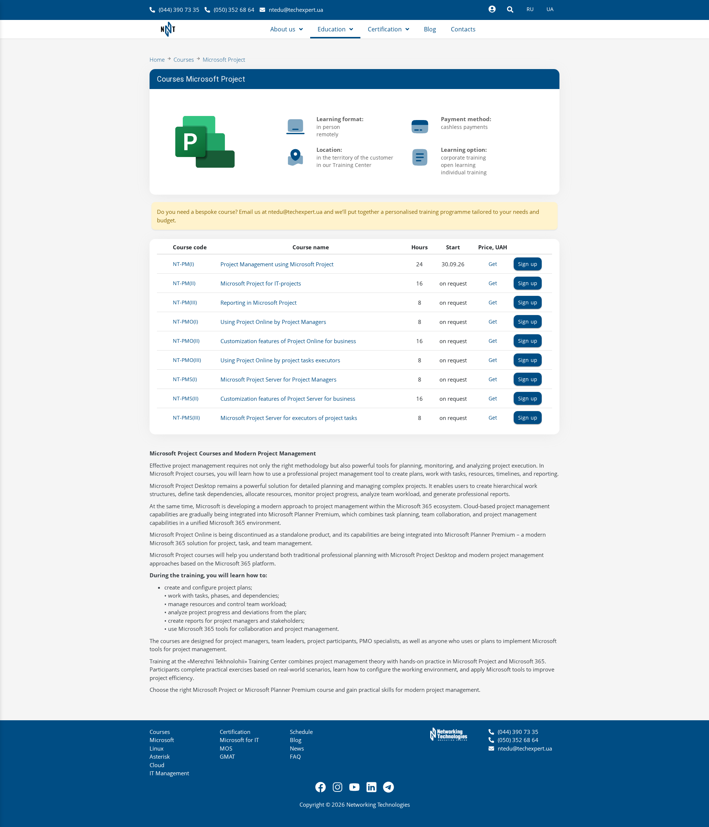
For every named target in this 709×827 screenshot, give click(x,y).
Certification (235, 731)
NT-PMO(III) (187, 359)
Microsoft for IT (239, 740)
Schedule (301, 731)
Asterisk (160, 756)
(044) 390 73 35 (179, 9)
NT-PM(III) (185, 302)
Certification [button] (385, 29)
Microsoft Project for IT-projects (260, 283)
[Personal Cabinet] (492, 9)
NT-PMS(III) (186, 417)
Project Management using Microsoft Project (276, 264)
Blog (295, 740)
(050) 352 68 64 (234, 9)
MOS (226, 748)
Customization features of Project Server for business (287, 398)
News (297, 748)
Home (157, 59)
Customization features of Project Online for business (288, 341)
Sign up (527, 263)
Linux (157, 748)
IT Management (169, 773)
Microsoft (162, 740)
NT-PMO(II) (186, 340)
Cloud (157, 765)
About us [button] (282, 29)
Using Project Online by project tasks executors (280, 360)
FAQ (295, 756)
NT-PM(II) (184, 283)
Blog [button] (430, 29)
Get (493, 263)
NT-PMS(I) (185, 379)
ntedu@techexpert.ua (296, 9)
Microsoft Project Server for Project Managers (278, 379)
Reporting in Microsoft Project (258, 302)
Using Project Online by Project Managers (273, 321)
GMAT (227, 756)
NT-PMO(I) (185, 321)
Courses (184, 59)
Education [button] (332, 29)
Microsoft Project (224, 59)
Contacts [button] (463, 29)
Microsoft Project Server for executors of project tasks (288, 417)
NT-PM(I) (183, 263)
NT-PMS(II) (185, 398)
